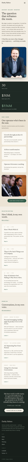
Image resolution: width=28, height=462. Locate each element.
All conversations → (6, 310)
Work (3, 439)
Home (3, 436)
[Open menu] (24, 2)
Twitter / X (4, 453)
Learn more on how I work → (17, 200)
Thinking (4, 441)
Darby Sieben (6, 3)
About (3, 444)
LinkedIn (4, 450)
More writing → (5, 220)
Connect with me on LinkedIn (14, 410)
